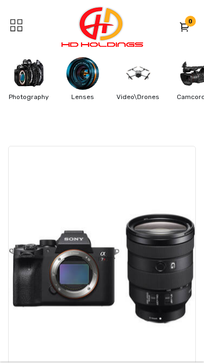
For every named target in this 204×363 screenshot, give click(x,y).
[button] (185, 27)
